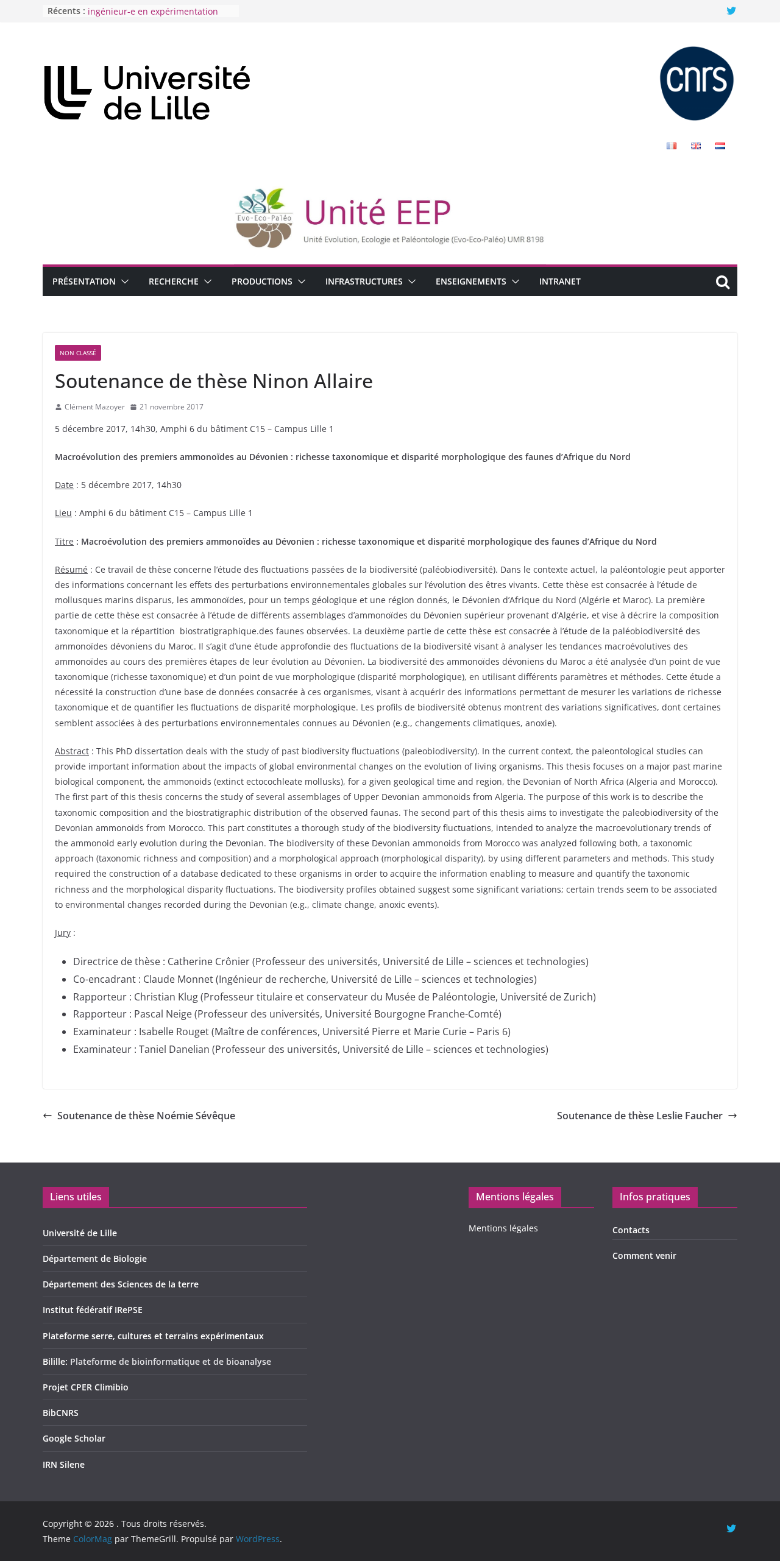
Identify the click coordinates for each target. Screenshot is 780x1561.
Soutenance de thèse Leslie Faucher (640, 1115)
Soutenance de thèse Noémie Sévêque (146, 1115)
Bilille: (56, 1361)
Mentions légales (503, 1228)
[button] (122, 281)
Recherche (174, 281)
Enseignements (471, 281)
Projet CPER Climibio (86, 1387)
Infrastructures (364, 281)
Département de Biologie (95, 1258)
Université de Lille (80, 1233)
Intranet (560, 281)
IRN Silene (64, 1464)
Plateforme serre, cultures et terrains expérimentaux (153, 1336)
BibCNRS (61, 1412)
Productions (262, 281)
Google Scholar (74, 1438)
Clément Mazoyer (95, 407)
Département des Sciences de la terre (121, 1284)
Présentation (84, 281)
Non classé (78, 353)
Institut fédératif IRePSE (93, 1309)
